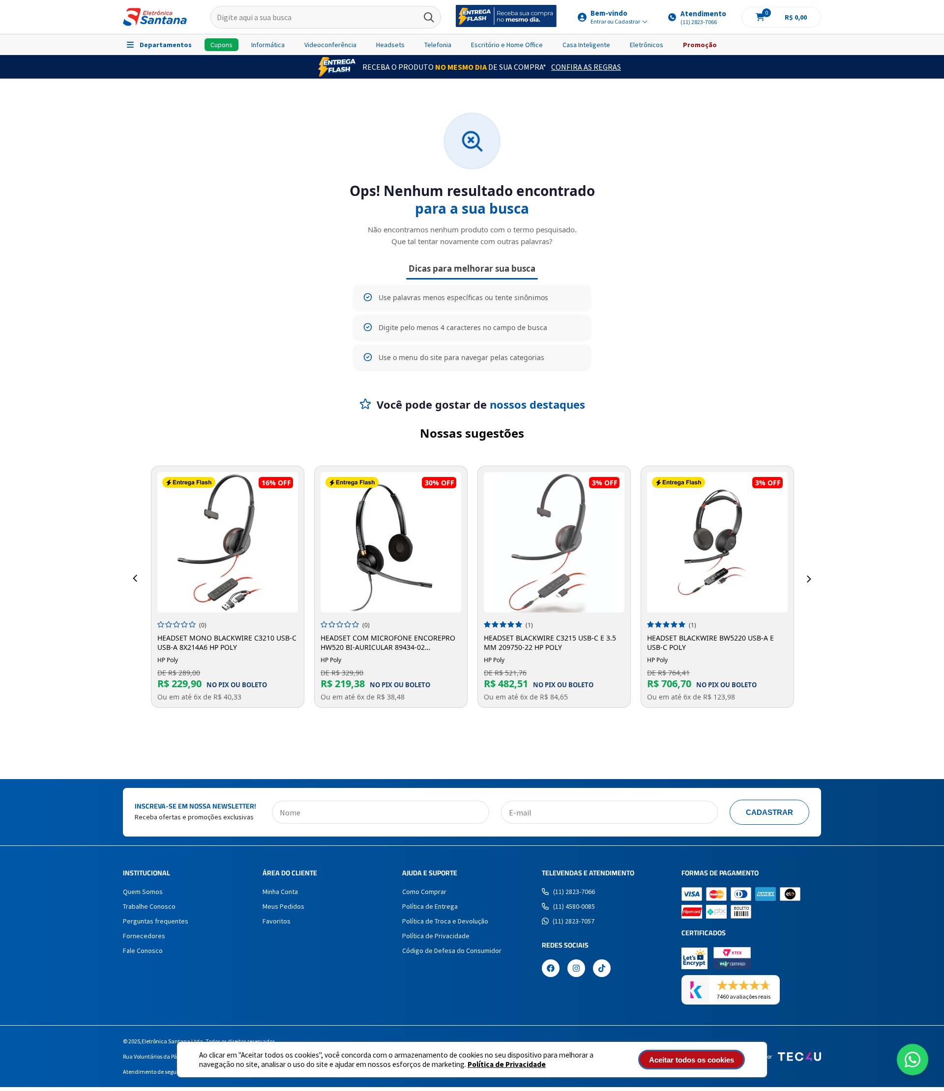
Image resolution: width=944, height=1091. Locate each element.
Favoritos (277, 921)
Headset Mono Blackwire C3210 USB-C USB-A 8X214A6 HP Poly (226, 642)
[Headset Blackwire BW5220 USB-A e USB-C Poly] (717, 542)
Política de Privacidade (507, 1064)
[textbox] (325, 17)
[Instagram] (576, 969)
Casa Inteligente (586, 44)
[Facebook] (551, 969)
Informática (268, 44)
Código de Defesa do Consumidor (452, 950)
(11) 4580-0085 (574, 906)
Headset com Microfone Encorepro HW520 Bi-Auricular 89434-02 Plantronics (388, 642)
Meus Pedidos (283, 906)
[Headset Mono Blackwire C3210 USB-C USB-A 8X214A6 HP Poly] (227, 542)
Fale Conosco (143, 950)
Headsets (390, 44)
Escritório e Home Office (507, 44)
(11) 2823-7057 (573, 921)
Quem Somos (143, 891)
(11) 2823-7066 (574, 891)
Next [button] (809, 578)
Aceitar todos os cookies (691, 1060)
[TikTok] (602, 969)
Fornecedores (144, 935)
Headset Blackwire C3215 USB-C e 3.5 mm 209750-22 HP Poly (550, 642)
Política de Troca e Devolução (445, 921)
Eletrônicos (646, 44)
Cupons (221, 44)
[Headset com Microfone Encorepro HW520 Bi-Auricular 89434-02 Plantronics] (391, 542)
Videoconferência (330, 44)
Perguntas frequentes (155, 921)
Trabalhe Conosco (149, 906)
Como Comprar (424, 891)
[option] (227, 587)
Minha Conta (280, 891)
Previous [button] (135, 578)
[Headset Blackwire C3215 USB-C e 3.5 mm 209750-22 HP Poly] (554, 542)
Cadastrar (769, 812)
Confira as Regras (586, 67)
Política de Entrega (430, 906)
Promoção (700, 44)
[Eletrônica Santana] (155, 17)
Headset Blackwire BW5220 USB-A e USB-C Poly (710, 642)
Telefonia (437, 44)
